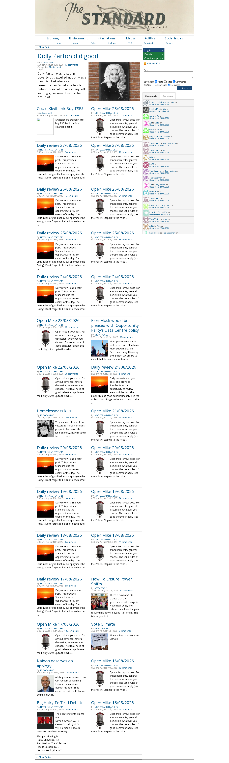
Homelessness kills (54, 411)
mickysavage (101, 334)
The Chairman (162, 136)
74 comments (125, 542)
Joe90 (151, 164)
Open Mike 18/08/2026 (112, 535)
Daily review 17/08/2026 (59, 579)
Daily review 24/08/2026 (59, 276)
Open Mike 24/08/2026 (112, 276)
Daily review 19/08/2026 (59, 491)
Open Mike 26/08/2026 (112, 189)
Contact (169, 43)
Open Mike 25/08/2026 (112, 233)
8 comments (70, 585)
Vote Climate (103, 624)
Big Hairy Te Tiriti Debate (60, 702)
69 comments (126, 337)
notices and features (106, 113)
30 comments (71, 373)
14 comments (125, 115)
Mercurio (153, 191)
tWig (164, 109)
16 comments (70, 417)
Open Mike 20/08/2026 (112, 447)
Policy (93, 43)
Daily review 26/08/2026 (59, 189)
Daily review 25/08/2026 (59, 233)
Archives (112, 43)
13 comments (71, 709)
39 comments (71, 327)
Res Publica (154, 233)
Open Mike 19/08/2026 (112, 491)
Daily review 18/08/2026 (59, 535)
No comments (72, 115)
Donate (148, 54)
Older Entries (45, 47)
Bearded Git (154, 212)
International (106, 38)
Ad (173, 102)
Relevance (162, 85)
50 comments (126, 590)
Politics (150, 38)
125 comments (71, 630)
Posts (160, 81)
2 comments (70, 152)
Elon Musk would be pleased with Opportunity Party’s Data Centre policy (115, 325)
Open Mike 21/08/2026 (112, 411)
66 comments (125, 239)
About (76, 43)
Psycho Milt (154, 109)
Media (130, 38)
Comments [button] (151, 95)
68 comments (125, 709)
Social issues (174, 38)
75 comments (125, 283)
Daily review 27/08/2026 (59, 145)
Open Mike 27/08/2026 (112, 145)
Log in (147, 50)
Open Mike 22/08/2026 (58, 367)
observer (153, 205)
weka (151, 116)
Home (59, 43)
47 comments (125, 152)
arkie (165, 219)
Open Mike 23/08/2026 (58, 320)
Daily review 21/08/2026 (113, 367)
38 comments (125, 667)
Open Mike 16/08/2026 (112, 661)
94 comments (125, 498)
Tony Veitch (154, 143)
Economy (52, 38)
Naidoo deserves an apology (55, 663)
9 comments (70, 542)
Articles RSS (153, 63)
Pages (169, 81)
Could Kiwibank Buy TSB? (60, 108)
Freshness (175, 85)
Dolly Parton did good (67, 56)
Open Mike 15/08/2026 (112, 702)
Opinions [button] (167, 95)
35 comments (125, 454)
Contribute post (152, 58)
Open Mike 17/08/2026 (58, 624)
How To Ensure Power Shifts (111, 581)
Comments (180, 81)
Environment (78, 38)
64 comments (125, 195)
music (59, 67)
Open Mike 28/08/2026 (112, 108)
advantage (47, 62)
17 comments (71, 64)
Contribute (149, 43)
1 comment (124, 373)
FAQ (130, 43)
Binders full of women (159, 102)
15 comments (71, 195)
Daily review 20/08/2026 (59, 447)
